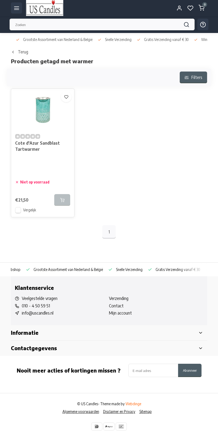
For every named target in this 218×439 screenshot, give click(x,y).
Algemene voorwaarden (80, 411)
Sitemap (145, 411)
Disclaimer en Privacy (119, 411)
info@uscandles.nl (37, 313)
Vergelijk (29, 210)
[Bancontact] (121, 426)
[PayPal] (109, 426)
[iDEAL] (96, 426)
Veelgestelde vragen (39, 298)
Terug (23, 52)
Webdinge (133, 404)
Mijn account (120, 313)
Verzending (118, 298)
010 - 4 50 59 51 (36, 305)
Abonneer (190, 370)
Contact (116, 305)
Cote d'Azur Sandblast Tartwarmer (37, 146)
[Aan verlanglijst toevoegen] (66, 96)
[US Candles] (44, 8)
